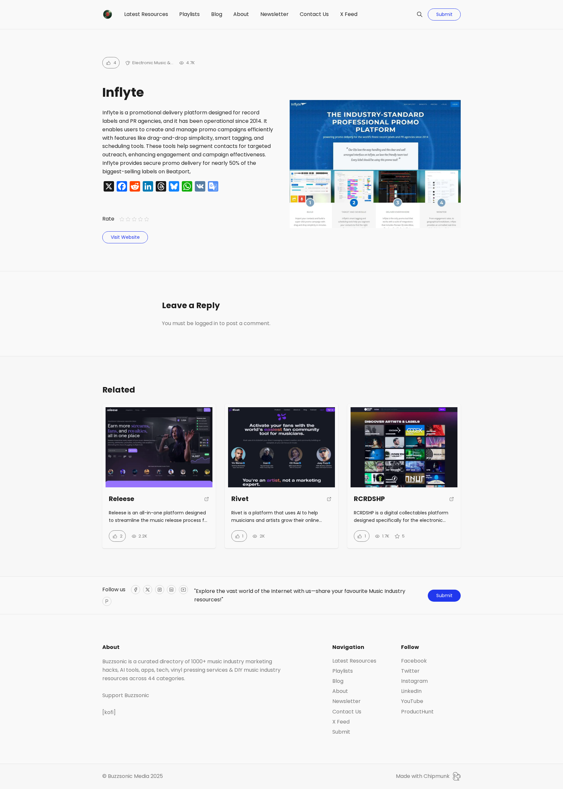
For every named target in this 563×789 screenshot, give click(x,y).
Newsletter (274, 14)
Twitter (410, 671)
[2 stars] (128, 219)
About (241, 14)
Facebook (414, 661)
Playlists (189, 14)
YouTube (412, 701)
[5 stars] (147, 219)
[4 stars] (140, 219)
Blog (216, 14)
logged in (206, 323)
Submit (444, 14)
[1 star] (122, 219)
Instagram (414, 681)
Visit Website (125, 237)
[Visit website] (206, 502)
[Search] (419, 14)
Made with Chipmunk (423, 776)
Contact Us (314, 14)
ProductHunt (417, 711)
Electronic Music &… (152, 63)
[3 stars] (134, 219)
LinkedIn (411, 691)
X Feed (348, 14)
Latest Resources (146, 14)
